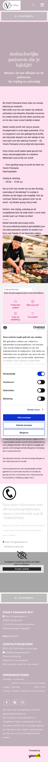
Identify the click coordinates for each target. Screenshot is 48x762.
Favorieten (33, 317)
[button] (24, 16)
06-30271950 (12, 648)
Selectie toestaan (24, 425)
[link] (22, 555)
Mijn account (33, 305)
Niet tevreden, (10, 664)
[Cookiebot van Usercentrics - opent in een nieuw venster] (34, 327)
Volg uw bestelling (15, 318)
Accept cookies (22, 569)
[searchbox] (19, 289)
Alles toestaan (24, 417)
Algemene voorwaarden (15, 660)
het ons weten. (31, 664)
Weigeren (24, 433)
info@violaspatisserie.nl (17, 652)
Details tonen (33, 409)
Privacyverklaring (12, 656)
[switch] (41, 382)
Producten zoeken (15, 306)
